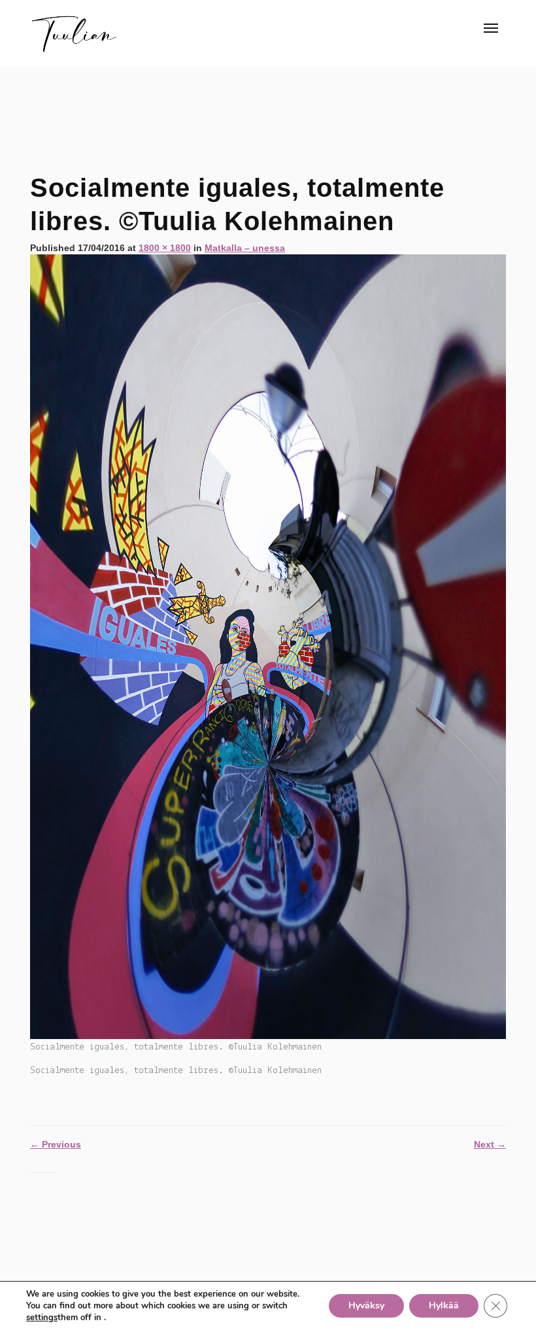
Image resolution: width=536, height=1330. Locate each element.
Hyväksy (366, 1305)
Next (490, 1144)
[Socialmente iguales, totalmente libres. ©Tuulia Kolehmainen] (268, 646)
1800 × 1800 (165, 248)
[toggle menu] (491, 28)
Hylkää (444, 1305)
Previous (55, 1144)
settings (42, 1317)
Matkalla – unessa (245, 248)
